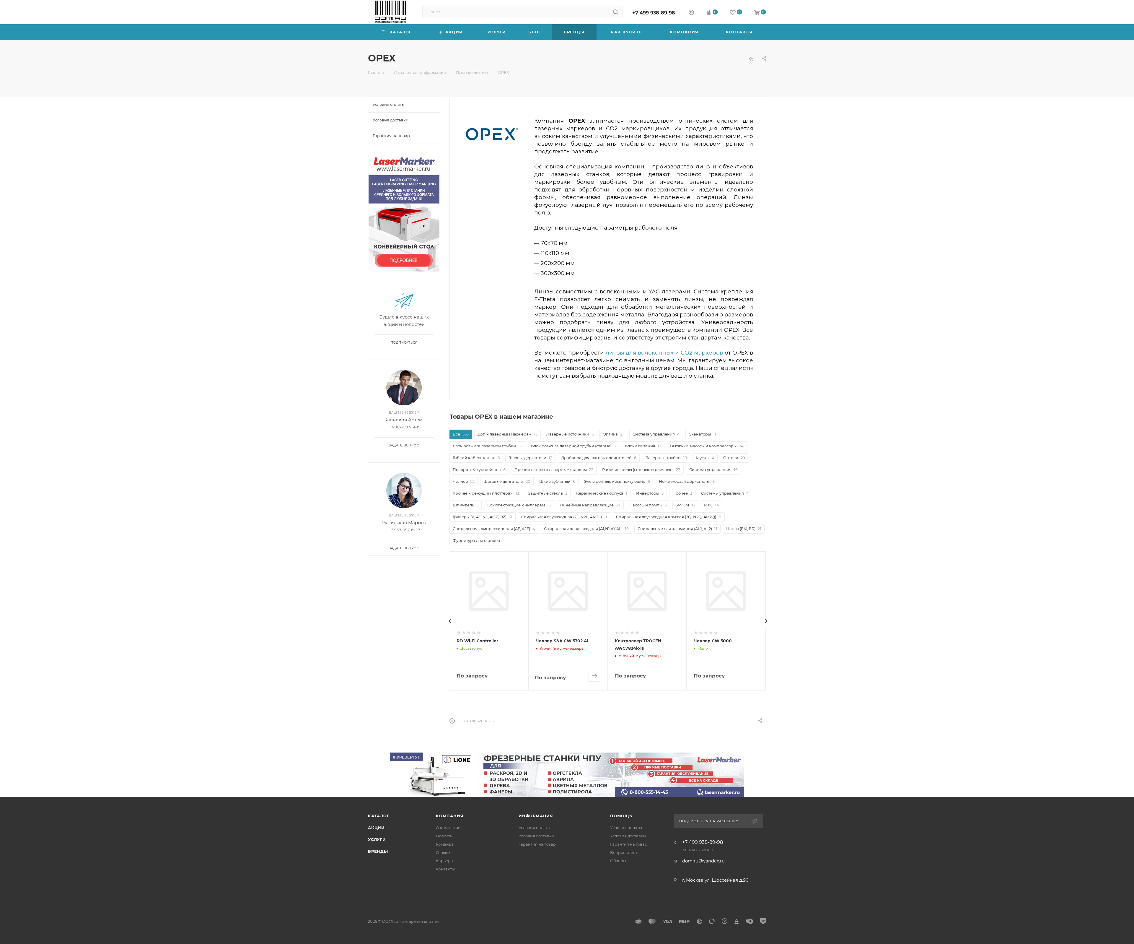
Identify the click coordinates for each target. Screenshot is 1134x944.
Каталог (379, 815)
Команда (445, 844)
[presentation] (449, 621)
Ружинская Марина (404, 522)
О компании (448, 827)
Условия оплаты (534, 827)
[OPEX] (492, 132)
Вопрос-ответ (623, 852)
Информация (536, 815)
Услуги (377, 839)
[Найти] (615, 12)
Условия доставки (536, 835)
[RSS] (751, 58)
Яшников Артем (404, 420)
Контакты (445, 869)
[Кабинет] (691, 13)
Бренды (378, 851)
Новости (444, 835)
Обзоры (618, 860)
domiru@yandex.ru (703, 861)
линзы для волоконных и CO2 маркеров (664, 352)
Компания (449, 815)
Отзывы (443, 852)
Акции (376, 827)
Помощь (621, 815)
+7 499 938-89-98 (653, 13)
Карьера (444, 860)
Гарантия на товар (537, 844)
